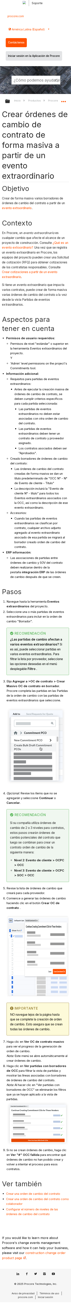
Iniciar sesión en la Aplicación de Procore (34, 55)
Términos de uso (49, 1293)
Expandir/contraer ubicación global (63, 100)
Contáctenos (16, 42)
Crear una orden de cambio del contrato (33, 1194)
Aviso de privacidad (23, 1293)
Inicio (17, 100)
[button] (57, 80)
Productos (34, 100)
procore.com (15, 16)
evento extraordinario (17, 208)
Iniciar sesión (45, 1297)
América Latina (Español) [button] (28, 29)
